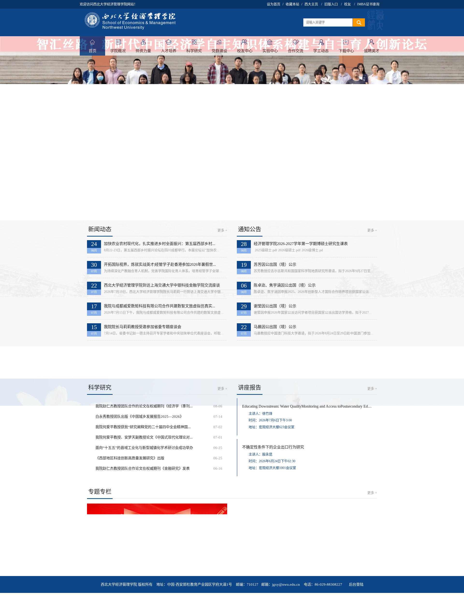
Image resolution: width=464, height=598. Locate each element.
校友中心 (245, 51)
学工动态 (321, 51)
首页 (92, 51)
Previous (12, 127)
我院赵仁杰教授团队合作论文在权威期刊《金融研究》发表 (142, 468)
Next (452, 127)
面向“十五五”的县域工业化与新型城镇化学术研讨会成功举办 (144, 448)
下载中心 (346, 51)
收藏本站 (292, 4)
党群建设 (219, 51)
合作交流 (295, 51)
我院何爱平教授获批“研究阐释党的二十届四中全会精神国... (143, 427)
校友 (347, 4)
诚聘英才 (371, 51)
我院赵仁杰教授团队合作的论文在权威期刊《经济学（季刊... (144, 406)
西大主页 (311, 4)
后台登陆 (356, 584)
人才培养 (168, 51)
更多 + (222, 230)
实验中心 (270, 51)
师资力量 (143, 51)
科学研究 (194, 51)
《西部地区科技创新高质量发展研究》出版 (129, 458)
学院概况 (118, 51)
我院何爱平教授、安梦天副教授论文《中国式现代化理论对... (144, 437)
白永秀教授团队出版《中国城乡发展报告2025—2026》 (139, 416)
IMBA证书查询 (368, 4)
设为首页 (273, 4)
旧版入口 (331, 4)
